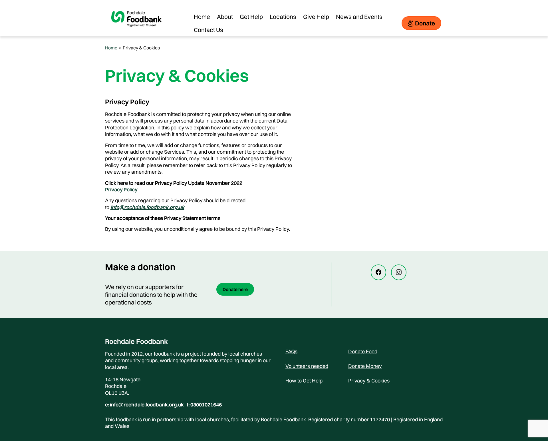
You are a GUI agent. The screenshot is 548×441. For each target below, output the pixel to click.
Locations (283, 16)
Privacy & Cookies (369, 380)
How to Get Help (304, 380)
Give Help (316, 16)
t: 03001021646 (204, 405)
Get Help (251, 16)
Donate (425, 23)
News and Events (359, 16)
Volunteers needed (306, 366)
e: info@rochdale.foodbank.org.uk (144, 405)
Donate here (235, 289)
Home (202, 16)
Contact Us (208, 29)
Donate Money (365, 366)
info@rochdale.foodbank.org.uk (147, 207)
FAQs (291, 351)
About (225, 16)
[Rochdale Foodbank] (136, 31)
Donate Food (362, 351)
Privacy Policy (121, 189)
